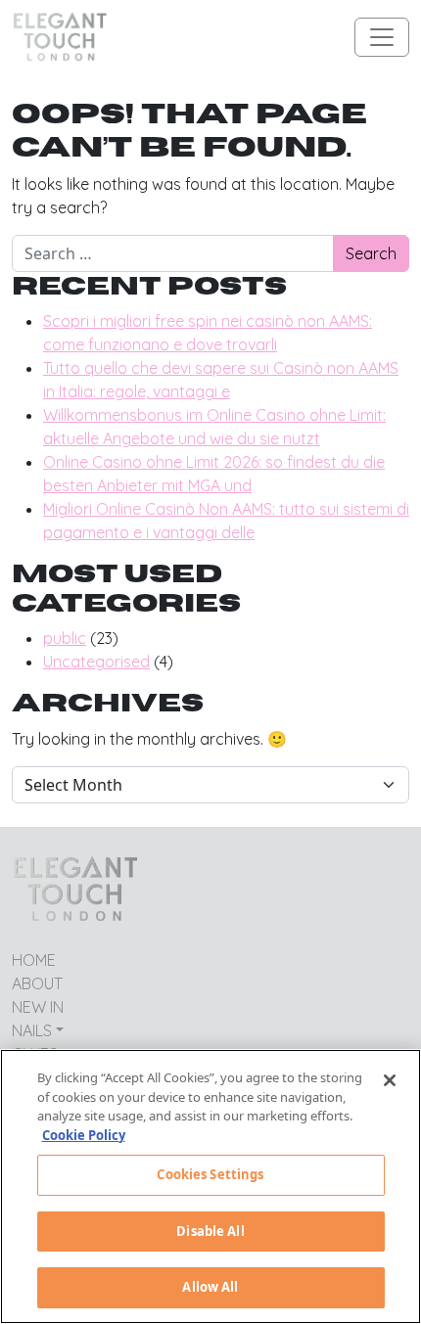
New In (38, 1007)
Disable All (210, 1231)
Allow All (210, 1287)
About (37, 983)
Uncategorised (96, 661)
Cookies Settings (210, 1174)
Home (34, 960)
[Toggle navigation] (381, 37)
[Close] (389, 1080)
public (64, 638)
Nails (32, 1030)
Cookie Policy (83, 1135)
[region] (210, 1186)
